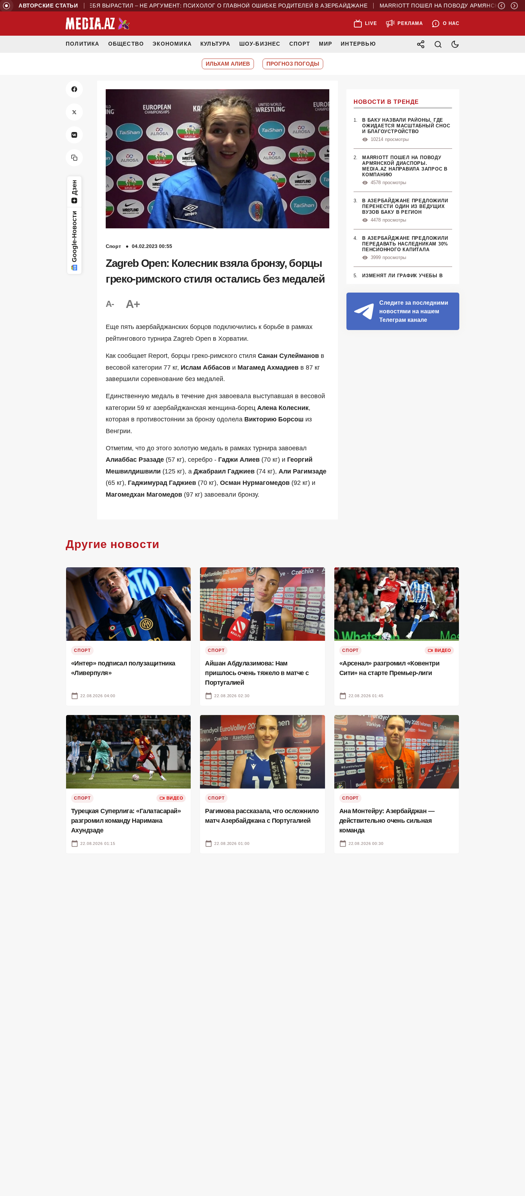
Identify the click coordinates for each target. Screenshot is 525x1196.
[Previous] (501, 5)
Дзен (74, 187)
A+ (133, 304)
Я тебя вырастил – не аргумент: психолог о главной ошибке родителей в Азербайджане (200, 6)
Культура (215, 44)
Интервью (358, 44)
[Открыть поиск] (438, 44)
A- (110, 304)
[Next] (514, 5)
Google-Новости (74, 236)
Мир (325, 44)
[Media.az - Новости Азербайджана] (98, 23)
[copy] (74, 157)
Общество (126, 44)
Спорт (299, 44)
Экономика (172, 44)
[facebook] (74, 89)
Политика (83, 44)
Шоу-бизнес (260, 44)
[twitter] (74, 112)
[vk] (74, 134)
